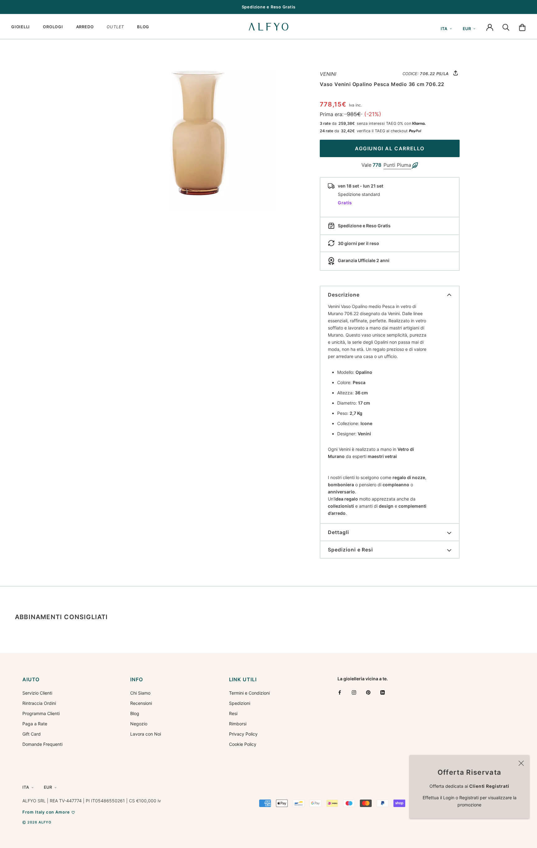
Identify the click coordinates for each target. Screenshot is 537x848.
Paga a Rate (34, 723)
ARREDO (85, 26)
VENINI (328, 74)
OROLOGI (53, 26)
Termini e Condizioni (249, 693)
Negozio (138, 723)
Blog (134, 713)
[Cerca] (506, 26)
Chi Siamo (140, 693)
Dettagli (338, 532)
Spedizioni (239, 703)
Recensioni (141, 703)
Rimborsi (237, 723)
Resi (233, 713)
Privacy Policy (243, 734)
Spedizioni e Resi (350, 549)
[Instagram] (354, 692)
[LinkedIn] (382, 692)
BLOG (143, 26)
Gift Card (31, 734)
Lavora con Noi (145, 734)
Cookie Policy (242, 744)
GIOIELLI (20, 26)
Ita (444, 28)
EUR (467, 28)
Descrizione (344, 295)
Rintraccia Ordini (39, 703)
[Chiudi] (521, 763)
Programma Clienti (41, 713)
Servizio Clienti (37, 693)
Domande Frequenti (42, 744)
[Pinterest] (368, 692)
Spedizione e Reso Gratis (269, 6)
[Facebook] (339, 692)
